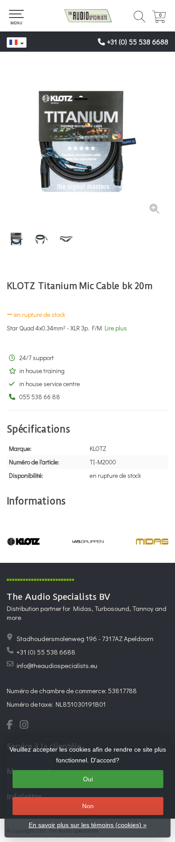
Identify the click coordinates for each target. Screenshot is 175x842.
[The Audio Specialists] (87, 16)
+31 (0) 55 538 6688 (137, 41)
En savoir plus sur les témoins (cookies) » (88, 825)
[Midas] (152, 541)
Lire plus (116, 328)
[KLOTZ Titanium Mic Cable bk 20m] (87, 142)
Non (88, 806)
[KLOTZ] (23, 541)
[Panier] (159, 20)
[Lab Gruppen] (87, 541)
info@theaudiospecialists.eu (57, 665)
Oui (88, 779)
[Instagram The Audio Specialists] (27, 725)
